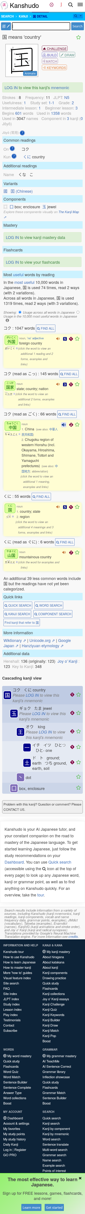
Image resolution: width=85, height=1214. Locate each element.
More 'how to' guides (17, 972)
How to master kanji (17, 967)
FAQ (6, 988)
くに (27, 156)
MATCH (51, 61)
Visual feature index (17, 977)
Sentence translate (55, 1144)
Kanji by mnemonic (55, 1133)
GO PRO (10, 1154)
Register (20, 1149)
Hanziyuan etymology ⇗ (43, 645)
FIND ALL (47, 328)
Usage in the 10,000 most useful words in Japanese (40, 316)
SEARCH (7, 16)
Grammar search (54, 1154)
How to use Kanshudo (18, 956)
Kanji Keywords (53, 1014)
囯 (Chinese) (22, 191)
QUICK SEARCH (19, 605)
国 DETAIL (40, 16)
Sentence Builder (15, 1082)
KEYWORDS (56, 67)
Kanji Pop (49, 1035)
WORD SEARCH (50, 605)
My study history (14, 1139)
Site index (10, 993)
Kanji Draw (50, 1025)
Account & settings (16, 1123)
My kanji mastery (58, 951)
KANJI (23, 16)
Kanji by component (56, 1128)
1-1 (51, 102)
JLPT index (11, 999)
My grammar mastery (61, 1055)
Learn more (31, 1207)
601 (18, 113)
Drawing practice (54, 977)
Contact (8, 1025)
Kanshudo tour (13, 951)
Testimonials (11, 1020)
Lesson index (12, 1009)
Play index (10, 1014)
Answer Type (12, 1092)
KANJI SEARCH (18, 614)
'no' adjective (35, 338)
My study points (14, 1133)
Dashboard (14, 862)
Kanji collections (53, 993)
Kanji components (54, 972)
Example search (53, 1165)
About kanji (50, 967)
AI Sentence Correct (56, 1066)
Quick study (50, 983)
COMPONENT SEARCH (54, 614)
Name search (51, 1160)
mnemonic (60, 87)
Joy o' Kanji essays (55, 999)
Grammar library (53, 1071)
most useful (24, 282)
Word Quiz (10, 1071)
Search (78, 26)
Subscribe (10, 1030)
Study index (11, 1004)
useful (18, 274)
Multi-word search (54, 1149)
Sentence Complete (17, 1087)
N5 (66, 97)
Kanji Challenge (53, 1004)
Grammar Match (53, 1092)
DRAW (69, 55)
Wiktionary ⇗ (14, 640)
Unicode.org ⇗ (42, 640)
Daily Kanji (10, 1144)
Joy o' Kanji (67, 661)
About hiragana (53, 956)
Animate (30, 73)
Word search (51, 1139)
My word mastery (19, 1055)
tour (40, 895)
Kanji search (51, 1123)
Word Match (11, 1076)
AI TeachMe (50, 1061)
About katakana (53, 962)
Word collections (14, 1098)
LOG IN (11, 87)
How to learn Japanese (19, 962)
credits (73, 936)
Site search (11, 983)
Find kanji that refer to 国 (22, 622)
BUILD (51, 55)
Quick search (59, 862)
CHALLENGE (56, 48)
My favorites (11, 1128)
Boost (46, 1041)
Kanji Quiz (49, 1009)
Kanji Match (50, 1030)
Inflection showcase (56, 1076)
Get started (54, 1207)
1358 (55, 113)
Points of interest (54, 1170)
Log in (7, 1149)
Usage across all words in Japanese (49, 312)
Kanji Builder (51, 1020)
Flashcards (50, 988)
